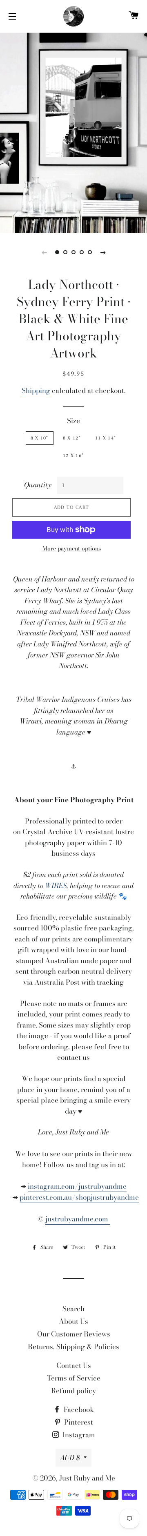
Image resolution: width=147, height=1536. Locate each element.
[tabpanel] (73, 132)
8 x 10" (40, 438)
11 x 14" (105, 438)
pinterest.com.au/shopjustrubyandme (79, 1197)
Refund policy (73, 1390)
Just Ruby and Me (87, 1478)
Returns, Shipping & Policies (73, 1346)
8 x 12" (72, 438)
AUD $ (70, 1457)
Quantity (37, 484)
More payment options (71, 548)
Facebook (78, 1409)
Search (73, 1308)
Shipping (36, 390)
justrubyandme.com (77, 1219)
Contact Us (73, 1365)
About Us (73, 1321)
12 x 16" (73, 455)
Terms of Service (73, 1378)
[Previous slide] (44, 252)
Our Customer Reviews (73, 1334)
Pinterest (77, 1422)
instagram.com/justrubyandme (77, 1186)
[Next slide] (103, 252)
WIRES (56, 885)
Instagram (78, 1434)
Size (73, 420)
